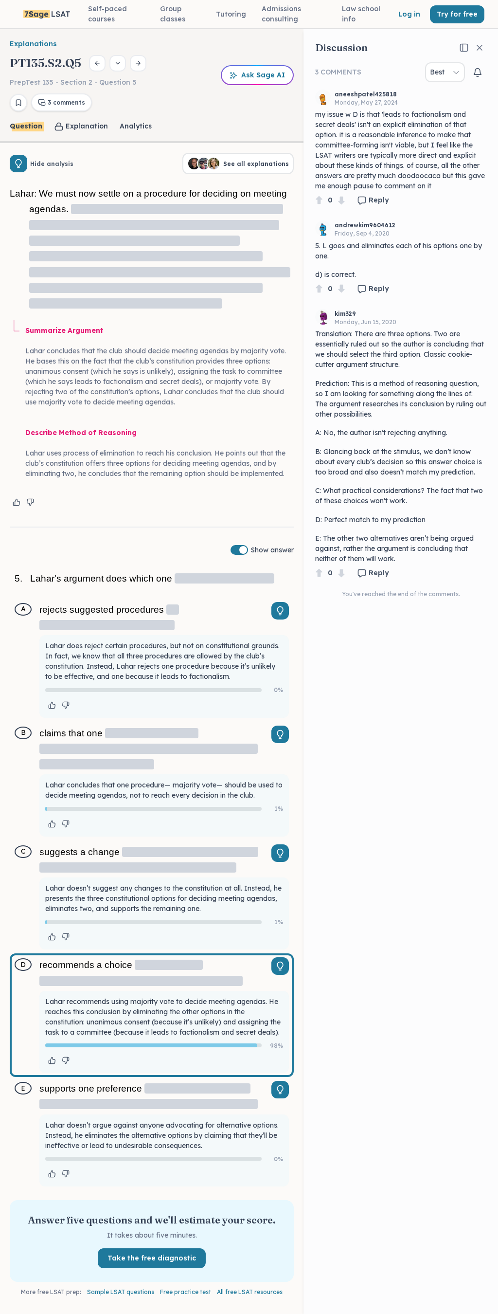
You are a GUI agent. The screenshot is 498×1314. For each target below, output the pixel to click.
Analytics (136, 126)
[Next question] (138, 63)
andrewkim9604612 (365, 225)
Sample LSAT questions (120, 1292)
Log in (409, 14)
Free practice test (185, 1292)
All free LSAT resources (250, 1292)
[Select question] (117, 63)
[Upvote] (319, 200)
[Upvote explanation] (16, 502)
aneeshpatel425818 (366, 94)
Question (26, 126)
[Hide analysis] (18, 163)
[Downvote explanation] (30, 502)
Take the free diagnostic (151, 1258)
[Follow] (477, 72)
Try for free (457, 14)
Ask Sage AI (263, 75)
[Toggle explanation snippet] (280, 611)
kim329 (345, 313)
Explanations (33, 43)
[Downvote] (341, 200)
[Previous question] (97, 63)
